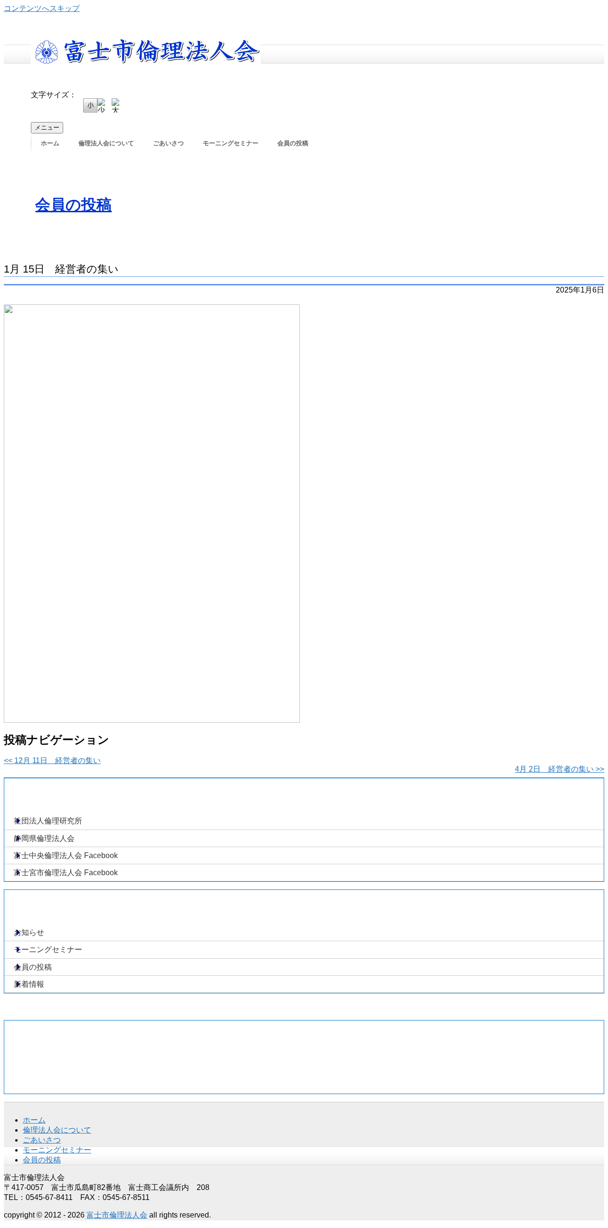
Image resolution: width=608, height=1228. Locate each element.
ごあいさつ (168, 143)
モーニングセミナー (230, 143)
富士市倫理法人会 (116, 1215)
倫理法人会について (106, 143)
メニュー (47, 127)
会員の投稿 (292, 143)
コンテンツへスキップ (42, 8)
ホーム (50, 143)
